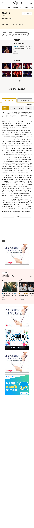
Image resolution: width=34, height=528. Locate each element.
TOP (3, 7)
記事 (4, 34)
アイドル (26, 7)
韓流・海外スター (17, 7)
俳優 (9, 7)
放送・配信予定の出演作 (20, 34)
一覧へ (29, 275)
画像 (10, 34)
